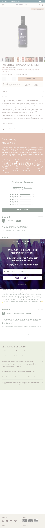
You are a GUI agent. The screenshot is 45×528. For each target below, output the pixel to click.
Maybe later (22, 284)
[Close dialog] (42, 241)
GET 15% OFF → (22, 278)
